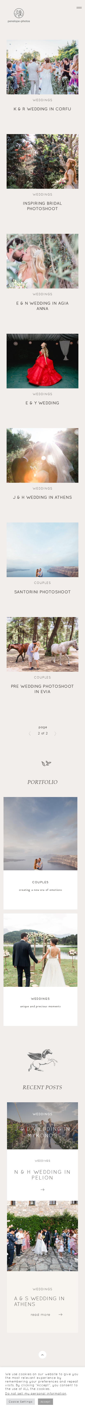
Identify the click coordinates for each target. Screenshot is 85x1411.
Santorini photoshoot (42, 592)
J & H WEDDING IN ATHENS (42, 497)
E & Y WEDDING (42, 403)
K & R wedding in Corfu (43, 109)
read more (42, 1189)
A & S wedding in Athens (39, 1301)
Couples (42, 583)
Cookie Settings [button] (20, 1401)
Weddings (43, 100)
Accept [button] (45, 1401)
